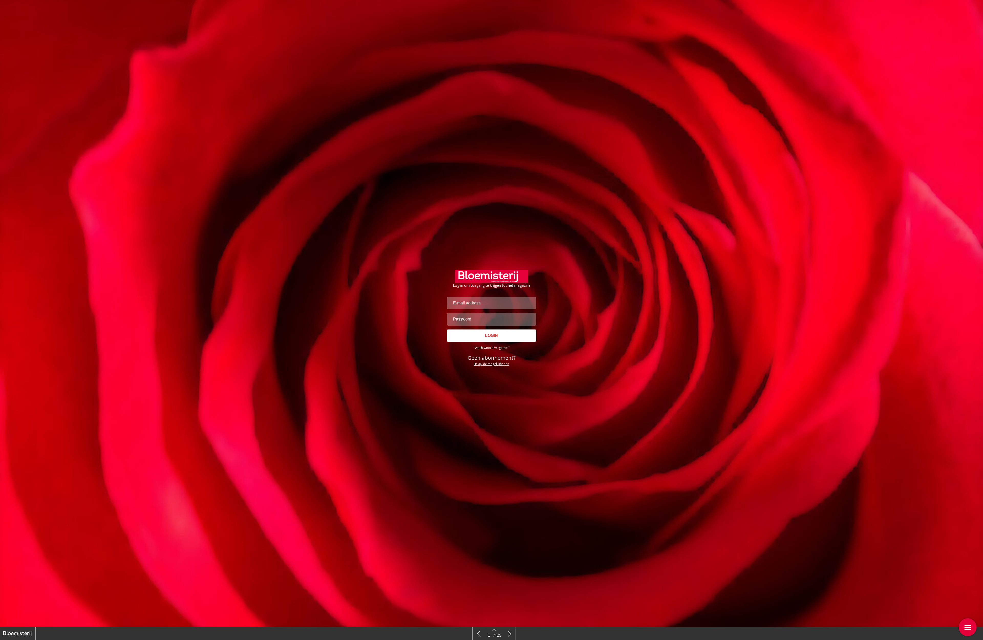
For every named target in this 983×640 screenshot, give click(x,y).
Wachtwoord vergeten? (491, 348)
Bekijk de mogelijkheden (491, 364)
